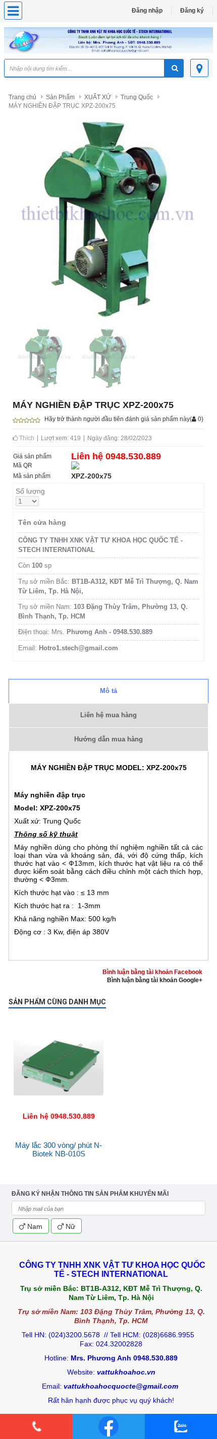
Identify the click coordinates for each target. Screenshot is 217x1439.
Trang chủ (22, 97)
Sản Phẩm (60, 97)
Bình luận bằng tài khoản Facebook (152, 972)
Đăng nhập (147, 10)
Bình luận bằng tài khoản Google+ (154, 980)
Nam (33, 1226)
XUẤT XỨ (97, 97)
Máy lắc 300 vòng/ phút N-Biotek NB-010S (58, 1149)
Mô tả (108, 691)
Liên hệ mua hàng (108, 715)
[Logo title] (108, 40)
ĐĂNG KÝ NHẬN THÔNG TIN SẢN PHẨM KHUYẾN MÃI (90, 1193)
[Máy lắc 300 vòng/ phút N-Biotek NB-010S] (58, 1021)
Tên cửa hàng (42, 522)
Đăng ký (192, 10)
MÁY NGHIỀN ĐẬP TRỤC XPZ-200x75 (62, 105)
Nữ (69, 1226)
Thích (26, 438)
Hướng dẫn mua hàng (108, 739)
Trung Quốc (137, 97)
